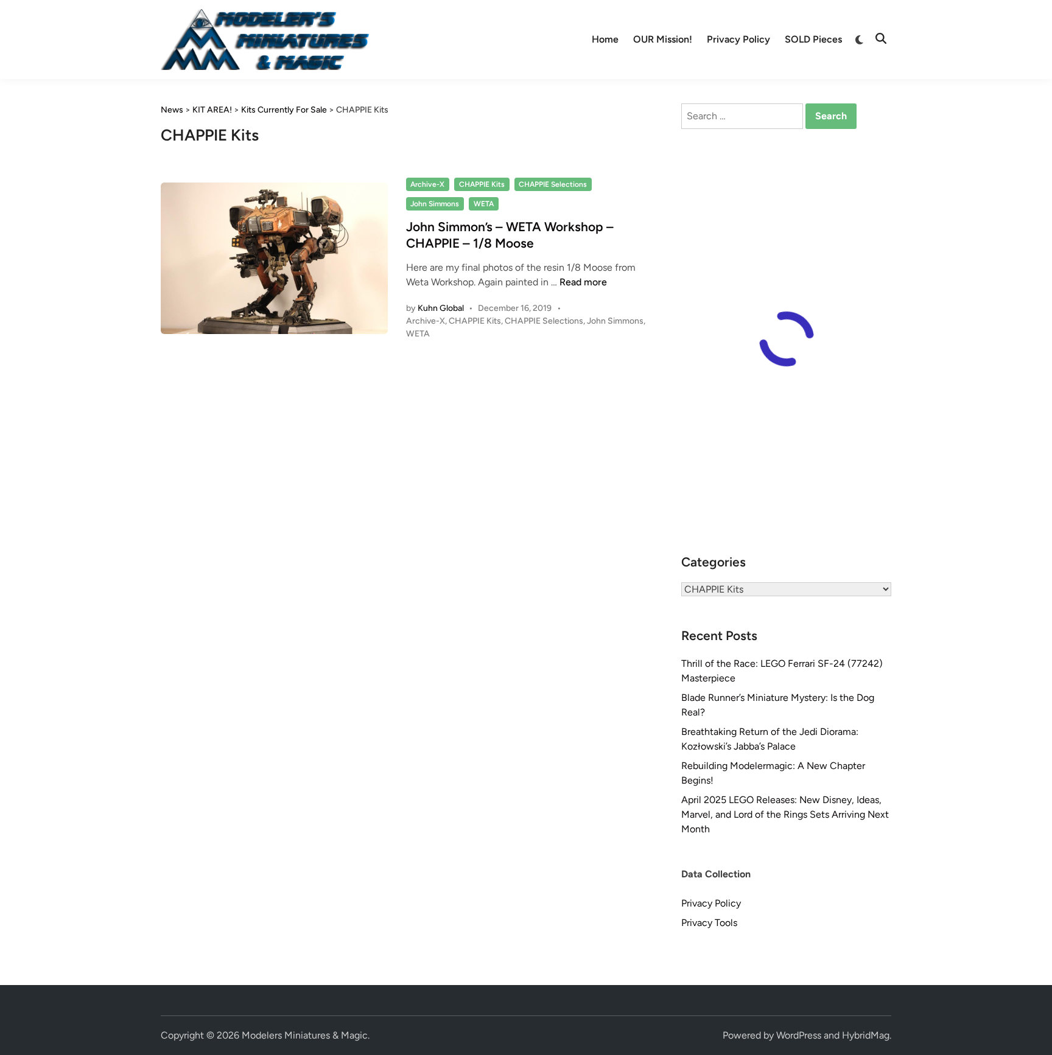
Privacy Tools (709, 922)
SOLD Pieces (813, 39)
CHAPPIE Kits (482, 184)
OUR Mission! (662, 39)
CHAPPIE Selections (553, 184)
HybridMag (865, 1035)
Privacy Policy (738, 39)
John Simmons (434, 204)
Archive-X (427, 184)
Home (605, 39)
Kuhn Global (441, 308)
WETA (484, 204)
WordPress (798, 1035)
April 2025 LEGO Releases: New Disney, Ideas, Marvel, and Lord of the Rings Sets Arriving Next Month (785, 814)
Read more (583, 282)
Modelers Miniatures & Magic (305, 1035)
